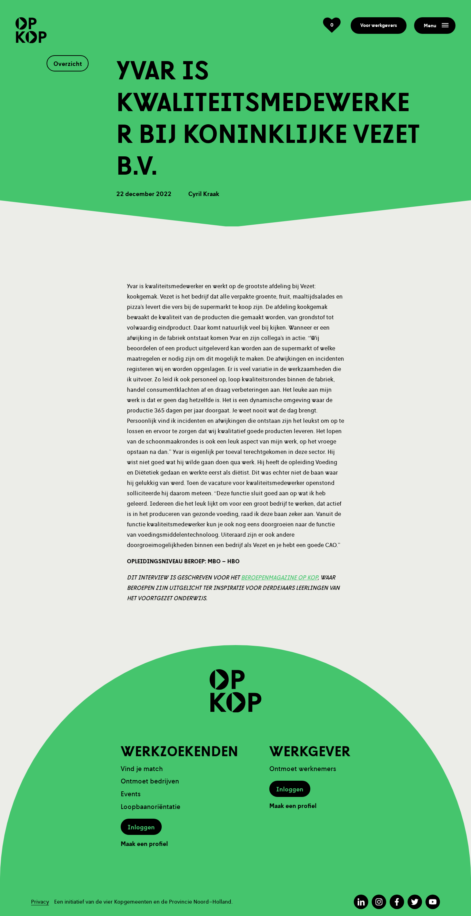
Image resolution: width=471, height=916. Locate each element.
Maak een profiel (144, 844)
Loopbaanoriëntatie (150, 807)
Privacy (40, 901)
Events (131, 794)
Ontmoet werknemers (302, 769)
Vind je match (142, 769)
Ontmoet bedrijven (150, 781)
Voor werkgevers (378, 25)
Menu (430, 26)
